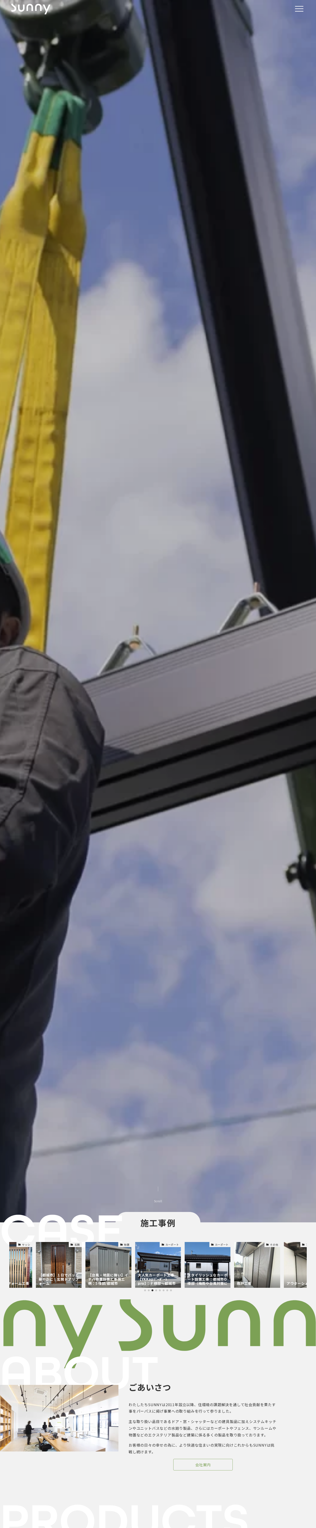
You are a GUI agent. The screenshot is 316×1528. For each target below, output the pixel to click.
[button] (145, 1290)
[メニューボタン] (299, 9)
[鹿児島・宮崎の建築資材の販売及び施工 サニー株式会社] (30, 9)
